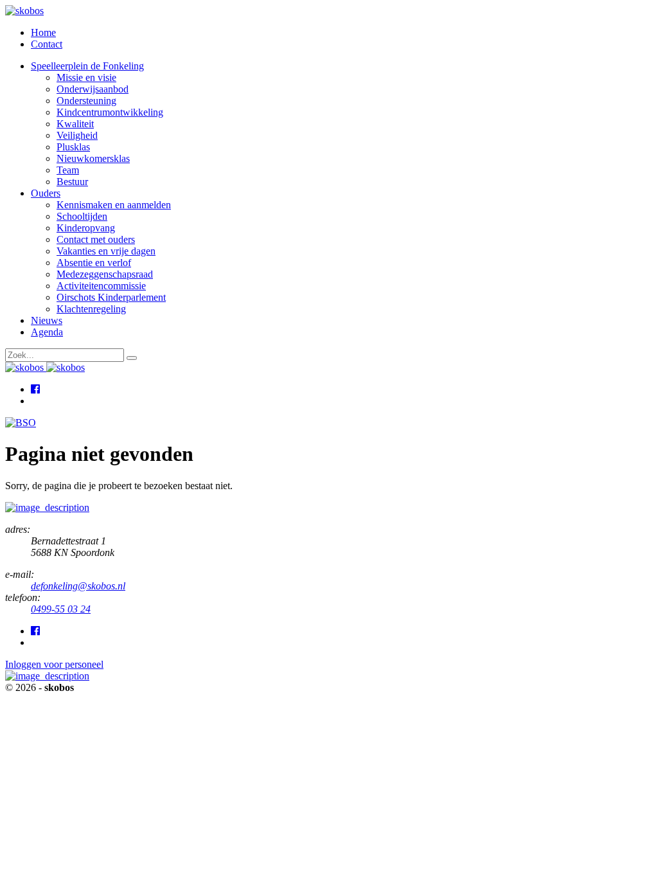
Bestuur (72, 181)
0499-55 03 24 (61, 609)
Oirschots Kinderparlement (111, 297)
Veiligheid (77, 135)
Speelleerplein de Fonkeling (87, 65)
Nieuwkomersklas (93, 158)
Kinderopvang (86, 227)
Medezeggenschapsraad (105, 274)
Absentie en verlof (94, 262)
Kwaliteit (75, 123)
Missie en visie (86, 77)
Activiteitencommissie (101, 285)
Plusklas (73, 146)
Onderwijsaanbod (93, 89)
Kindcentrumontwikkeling (110, 112)
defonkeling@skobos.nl (78, 585)
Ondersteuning (86, 100)
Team (68, 170)
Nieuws (46, 320)
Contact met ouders (96, 239)
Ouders (45, 193)
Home (43, 32)
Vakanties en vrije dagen (106, 251)
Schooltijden (82, 216)
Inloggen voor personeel (54, 664)
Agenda (47, 332)
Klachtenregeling (91, 308)
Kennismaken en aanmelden (114, 204)
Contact (46, 44)
